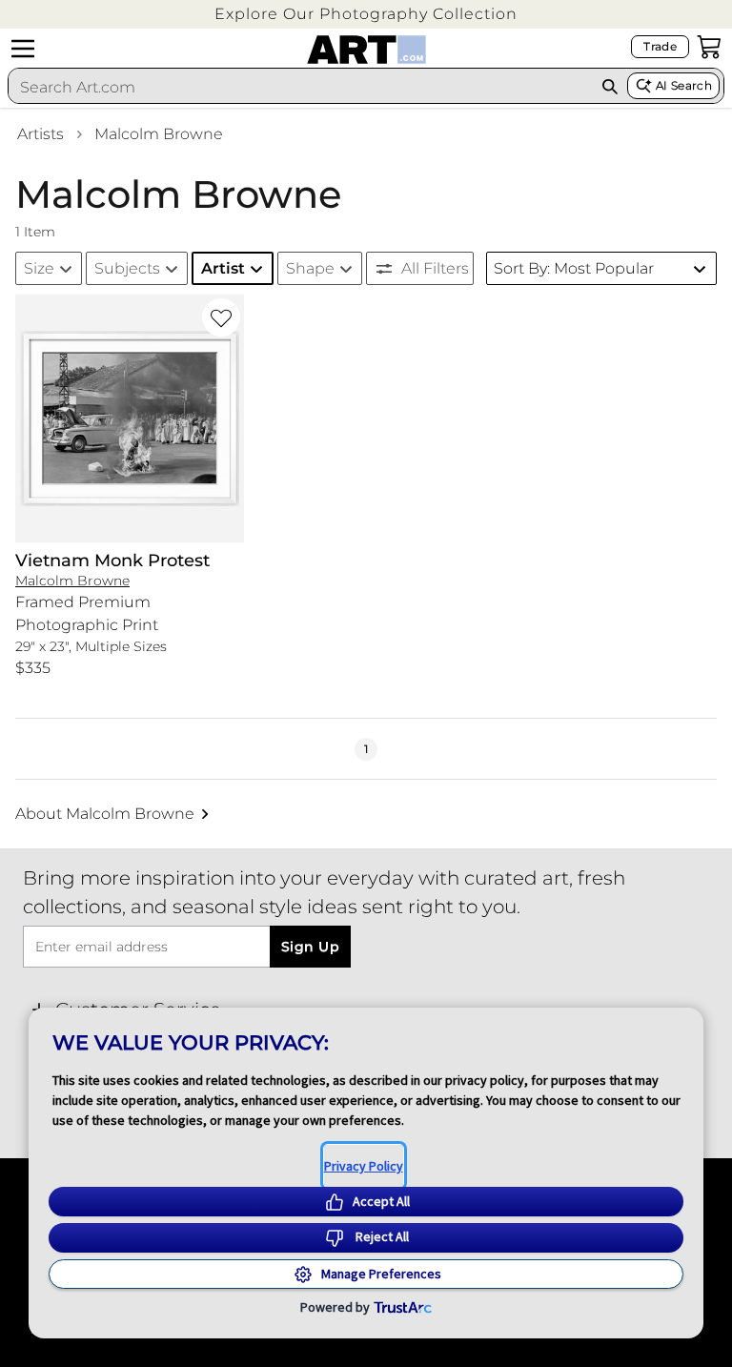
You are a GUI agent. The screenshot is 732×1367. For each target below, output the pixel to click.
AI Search (684, 85)
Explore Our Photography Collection (366, 14)
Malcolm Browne (158, 134)
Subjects (127, 268)
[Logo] (366, 49)
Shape (310, 268)
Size (39, 268)
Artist (223, 268)
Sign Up (310, 946)
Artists (40, 134)
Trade (660, 46)
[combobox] (301, 87)
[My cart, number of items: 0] (709, 46)
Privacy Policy (363, 1165)
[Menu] (23, 48)
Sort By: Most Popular (574, 268)
